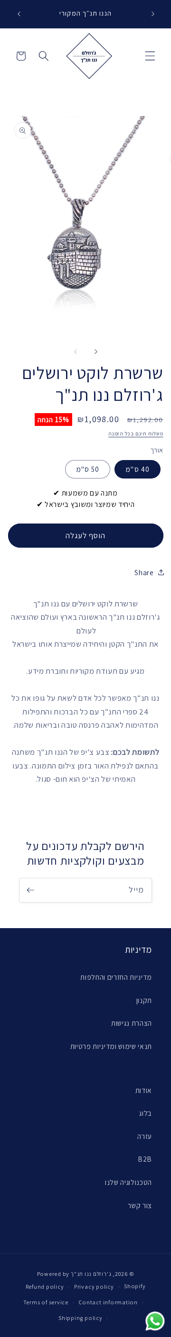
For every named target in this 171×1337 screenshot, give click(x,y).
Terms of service (45, 1302)
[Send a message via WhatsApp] (155, 1321)
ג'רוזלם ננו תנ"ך (91, 1273)
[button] (150, 56)
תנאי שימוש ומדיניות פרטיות (111, 1046)
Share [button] (143, 572)
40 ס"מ (137, 469)
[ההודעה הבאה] (152, 13)
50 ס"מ (88, 469)
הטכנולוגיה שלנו (128, 1182)
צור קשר (140, 1205)
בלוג (145, 1113)
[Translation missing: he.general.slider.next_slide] (96, 351)
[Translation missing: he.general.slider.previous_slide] (75, 351)
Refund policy (45, 1286)
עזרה (144, 1136)
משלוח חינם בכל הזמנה (135, 433)
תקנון (144, 1000)
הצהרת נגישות (131, 1023)
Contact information (108, 1302)
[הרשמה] (30, 890)
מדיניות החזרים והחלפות (116, 977)
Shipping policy (80, 1317)
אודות (143, 1090)
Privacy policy (94, 1286)
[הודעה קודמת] (18, 13)
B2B (145, 1159)
